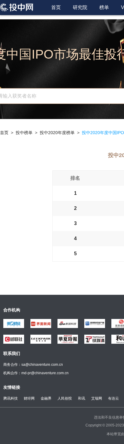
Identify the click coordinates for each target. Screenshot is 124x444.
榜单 (104, 7)
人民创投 (64, 398)
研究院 (80, 7)
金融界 (46, 398)
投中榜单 (24, 132)
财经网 (29, 398)
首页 (56, 7)
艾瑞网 (96, 398)
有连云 (113, 398)
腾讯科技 (10, 398)
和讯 (81, 398)
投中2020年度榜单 (57, 132)
